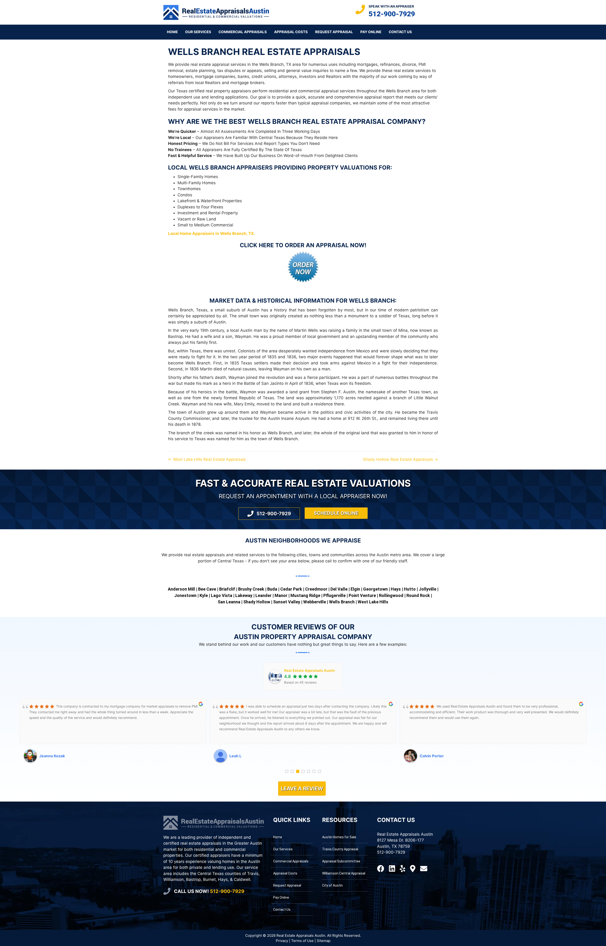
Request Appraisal (334, 32)
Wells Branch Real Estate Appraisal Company (335, 121)
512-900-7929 (392, 14)
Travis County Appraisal (340, 849)
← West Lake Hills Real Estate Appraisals (207, 459)
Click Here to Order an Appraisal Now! (303, 245)
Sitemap (323, 940)
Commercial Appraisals (242, 32)
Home (172, 32)
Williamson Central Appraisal (343, 873)
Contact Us (400, 32)
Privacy (282, 940)
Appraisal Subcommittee (341, 861)
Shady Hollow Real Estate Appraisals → (400, 459)
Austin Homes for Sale (339, 837)
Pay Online (370, 32)
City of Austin (332, 885)
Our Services (198, 32)
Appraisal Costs (291, 32)
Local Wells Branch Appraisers (220, 167)
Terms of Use (302, 940)
